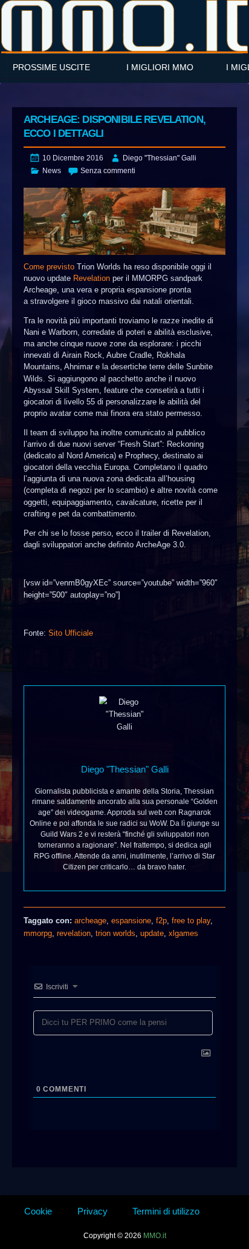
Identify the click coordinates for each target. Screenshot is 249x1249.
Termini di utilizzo (165, 1211)
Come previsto (49, 266)
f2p (161, 920)
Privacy (92, 1211)
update (152, 933)
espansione (131, 920)
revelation (74, 933)
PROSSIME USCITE (51, 67)
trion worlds (115, 933)
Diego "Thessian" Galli (159, 158)
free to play (191, 920)
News (51, 170)
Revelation (91, 278)
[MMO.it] (124, 25)
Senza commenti (107, 170)
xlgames (183, 933)
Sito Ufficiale (70, 633)
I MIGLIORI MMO (159, 67)
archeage (90, 920)
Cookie (38, 1211)
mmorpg (38, 933)
